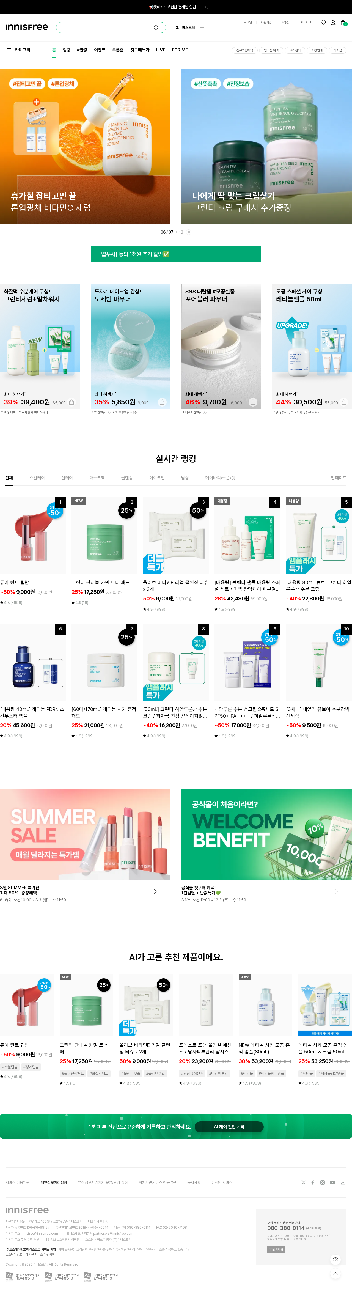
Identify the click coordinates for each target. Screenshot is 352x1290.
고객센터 (286, 22)
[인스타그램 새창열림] (323, 1182)
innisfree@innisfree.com (39, 1234)
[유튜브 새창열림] (333, 1182)
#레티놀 (247, 1073)
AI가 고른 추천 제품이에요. (176, 957)
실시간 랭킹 (176, 459)
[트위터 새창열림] (303, 1182)
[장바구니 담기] (71, 402)
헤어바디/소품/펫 (220, 478)
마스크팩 (97, 478)
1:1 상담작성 (276, 1249)
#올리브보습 (131, 1073)
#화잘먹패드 (99, 1073)
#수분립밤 (10, 1067)
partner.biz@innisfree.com (113, 1234)
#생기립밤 (31, 1067)
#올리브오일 (155, 1073)
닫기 (206, 7)
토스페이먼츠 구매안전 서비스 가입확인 (30, 1254)
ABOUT (306, 22)
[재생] (188, 232)
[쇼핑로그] (335, 1259)
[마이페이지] (333, 22)
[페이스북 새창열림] (313, 1182)
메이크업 (157, 478)
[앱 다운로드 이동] (342, 1182)
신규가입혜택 (245, 50)
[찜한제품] (323, 22)
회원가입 (266, 22)
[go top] (335, 1273)
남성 (185, 478)
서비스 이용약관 (18, 1182)
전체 (9, 478)
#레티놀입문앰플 (271, 1073)
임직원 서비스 (221, 1182)
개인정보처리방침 (54, 1182)
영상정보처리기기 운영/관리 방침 (103, 1182)
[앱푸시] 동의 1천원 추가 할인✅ (134, 254)
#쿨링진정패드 (73, 1073)
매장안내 (317, 50)
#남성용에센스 (192, 1073)
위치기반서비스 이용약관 (157, 1182)
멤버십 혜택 (271, 50)
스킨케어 (37, 478)
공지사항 (193, 1182)
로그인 (248, 22)
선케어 (67, 478)
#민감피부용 (218, 1073)
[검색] (156, 27)
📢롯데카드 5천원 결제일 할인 (172, 7)
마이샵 (338, 50)
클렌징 (127, 478)
